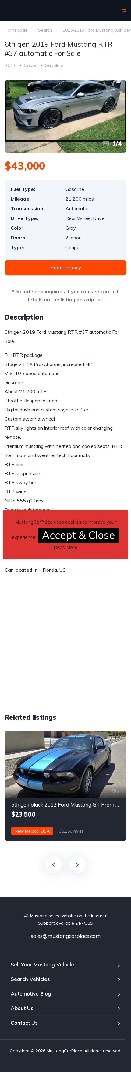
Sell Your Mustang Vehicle (42, 964)
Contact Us (24, 1023)
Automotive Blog (31, 993)
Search (45, 30)
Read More (65, 547)
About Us (22, 1008)
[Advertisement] (56, 656)
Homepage (16, 30)
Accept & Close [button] (78, 535)
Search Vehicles (30, 979)
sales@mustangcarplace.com (66, 936)
